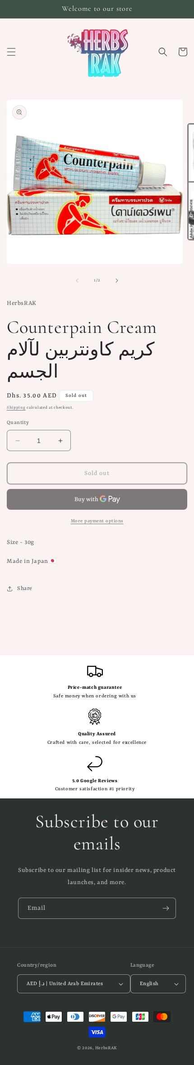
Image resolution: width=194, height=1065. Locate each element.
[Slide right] (117, 280)
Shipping (16, 408)
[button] (11, 52)
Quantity (18, 423)
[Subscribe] (166, 908)
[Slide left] (77, 280)
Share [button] (24, 589)
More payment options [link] (97, 521)
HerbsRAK (106, 1048)
